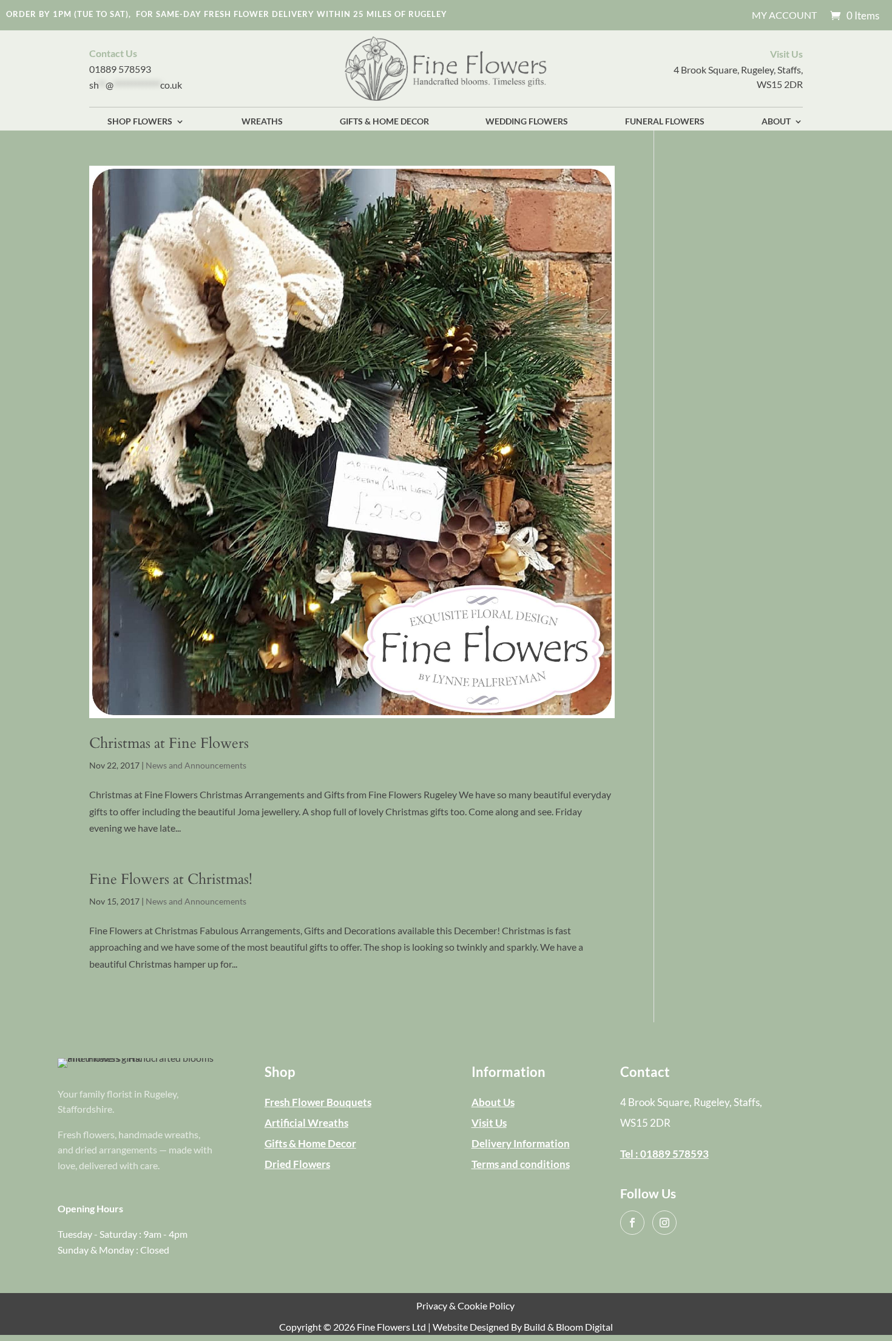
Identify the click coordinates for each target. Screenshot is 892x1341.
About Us (493, 1102)
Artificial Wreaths (306, 1122)
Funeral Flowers (664, 121)
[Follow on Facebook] (632, 1222)
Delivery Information (520, 1143)
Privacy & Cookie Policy (465, 1305)
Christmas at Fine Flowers (169, 743)
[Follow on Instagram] (664, 1222)
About (776, 121)
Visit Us (489, 1122)
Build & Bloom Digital (568, 1327)
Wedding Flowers (526, 121)
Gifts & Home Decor (384, 121)
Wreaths (262, 121)
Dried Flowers (297, 1164)
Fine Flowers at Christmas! (170, 879)
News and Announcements (196, 765)
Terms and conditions (520, 1164)
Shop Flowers (139, 121)
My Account (784, 16)
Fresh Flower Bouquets (318, 1102)
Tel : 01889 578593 (664, 1153)
